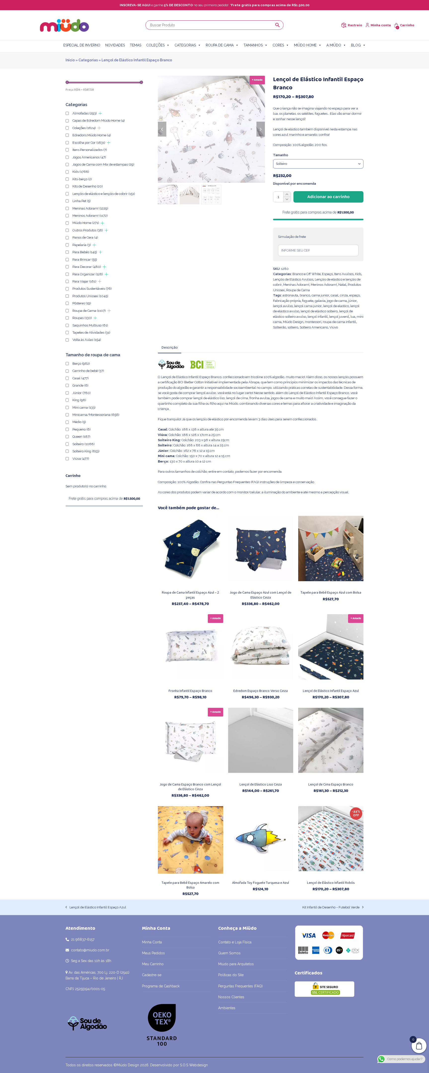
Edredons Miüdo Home (91, 135)
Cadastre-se (151, 975)
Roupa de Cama (298, 290)
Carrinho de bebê (88, 371)
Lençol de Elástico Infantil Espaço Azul (96, 907)
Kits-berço (82, 179)
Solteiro (83, 444)
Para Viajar (84, 281)
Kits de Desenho (87, 186)
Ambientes (226, 1008)
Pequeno (81, 429)
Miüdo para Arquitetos (236, 964)
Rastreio (355, 25)
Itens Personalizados (89, 150)
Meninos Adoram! (324, 284)
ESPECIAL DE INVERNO (81, 45)
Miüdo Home (85, 223)
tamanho (280, 155)
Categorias (88, 60)
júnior (352, 301)
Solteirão (279, 327)
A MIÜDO (333, 45)
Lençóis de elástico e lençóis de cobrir (103, 194)
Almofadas (84, 113)
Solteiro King (86, 451)
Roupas (82, 318)
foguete (307, 301)
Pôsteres (81, 303)
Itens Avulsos (344, 274)
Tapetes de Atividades (91, 332)
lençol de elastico (336, 306)
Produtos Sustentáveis (92, 288)
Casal (80, 378)
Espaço (327, 274)
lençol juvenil (339, 317)
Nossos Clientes (231, 997)
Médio (79, 422)
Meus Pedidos (153, 953)
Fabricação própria (287, 301)
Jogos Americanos (89, 157)
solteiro (292, 327)
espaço (354, 295)
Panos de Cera (85, 237)
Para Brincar (84, 259)
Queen (81, 436)
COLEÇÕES (155, 45)
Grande (80, 385)
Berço (81, 363)
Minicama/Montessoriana (95, 415)
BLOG (356, 45)
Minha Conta (152, 942)
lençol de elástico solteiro (319, 311)
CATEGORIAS (185, 45)
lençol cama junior (308, 306)
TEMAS (135, 45)
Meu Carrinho (153, 964)
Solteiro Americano (314, 327)
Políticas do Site (231, 975)
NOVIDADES (115, 45)
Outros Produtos (87, 230)
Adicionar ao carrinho (328, 196)
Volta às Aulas (86, 340)
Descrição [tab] (170, 347)
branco (305, 295)
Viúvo (333, 327)
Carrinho (407, 25)
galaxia (320, 301)
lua (353, 317)
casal (334, 295)
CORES (278, 45)
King (79, 400)
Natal (342, 284)
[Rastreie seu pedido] (344, 25)
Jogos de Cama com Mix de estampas (103, 164)
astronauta (290, 295)
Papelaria (81, 245)
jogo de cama (337, 301)
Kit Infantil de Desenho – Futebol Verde (330, 907)
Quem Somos (229, 953)
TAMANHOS (253, 45)
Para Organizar (87, 274)
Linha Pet (81, 201)
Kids (358, 274)
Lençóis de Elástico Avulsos (293, 279)
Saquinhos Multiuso (90, 325)
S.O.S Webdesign (194, 1065)
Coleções (84, 128)
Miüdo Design (293, 322)
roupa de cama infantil (339, 322)
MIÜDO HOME (305, 45)
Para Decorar (86, 267)
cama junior (320, 295)
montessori (313, 322)
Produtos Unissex (90, 296)
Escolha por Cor (88, 142)
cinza (344, 295)
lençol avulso (283, 306)
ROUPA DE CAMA (220, 45)
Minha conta (381, 25)
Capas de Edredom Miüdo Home (98, 120)
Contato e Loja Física (234, 942)
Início (70, 60)
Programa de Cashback (160, 986)
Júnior (81, 393)
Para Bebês (84, 252)
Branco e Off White (306, 274)
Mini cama (84, 407)
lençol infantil (318, 317)
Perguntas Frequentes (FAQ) (238, 482)
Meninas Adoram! (296, 284)
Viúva (80, 459)
